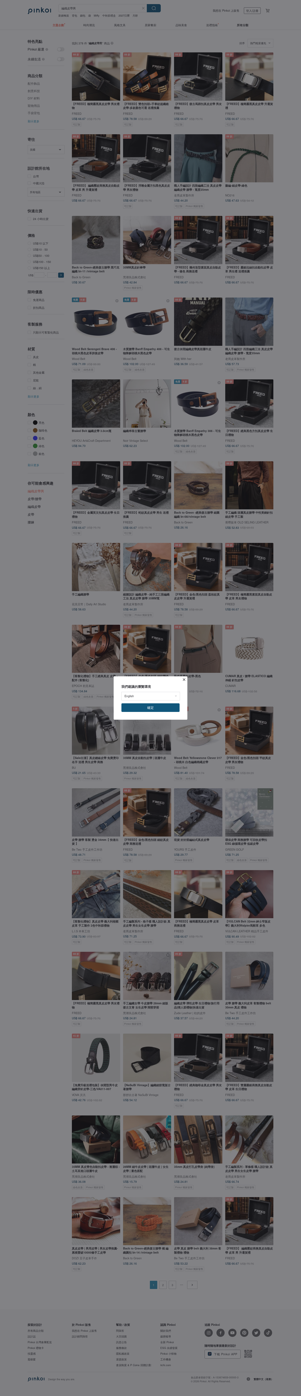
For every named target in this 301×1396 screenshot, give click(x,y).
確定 (150, 707)
